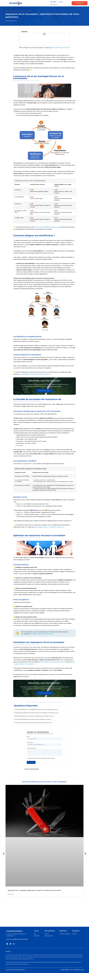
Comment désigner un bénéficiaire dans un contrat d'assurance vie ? (36, 709)
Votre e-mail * (30, 742)
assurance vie (22, 10)
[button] (44, 709)
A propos (60, 2)
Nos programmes (50, 931)
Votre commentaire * (32, 748)
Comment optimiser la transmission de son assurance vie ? (33, 722)
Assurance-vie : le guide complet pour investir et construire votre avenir (34, 890)
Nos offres (53, 2)
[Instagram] (14, 944)
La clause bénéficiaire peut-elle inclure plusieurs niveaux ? (33, 719)
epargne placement (14, 10)
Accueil (7, 10)
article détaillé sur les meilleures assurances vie (53, 662)
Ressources (75, 931)
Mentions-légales (65, 969)
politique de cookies (79, 969)
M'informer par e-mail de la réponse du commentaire (41, 758)
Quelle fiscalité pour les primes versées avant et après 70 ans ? (34, 716)
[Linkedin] (7, 944)
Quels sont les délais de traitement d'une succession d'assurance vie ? (37, 713)
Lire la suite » (11, 894)
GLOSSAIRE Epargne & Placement (61, 47)
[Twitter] (11, 944)
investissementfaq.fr (14, 931)
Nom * (28, 736)
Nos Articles (53, 4)
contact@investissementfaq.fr (19, 939)
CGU (72, 969)
